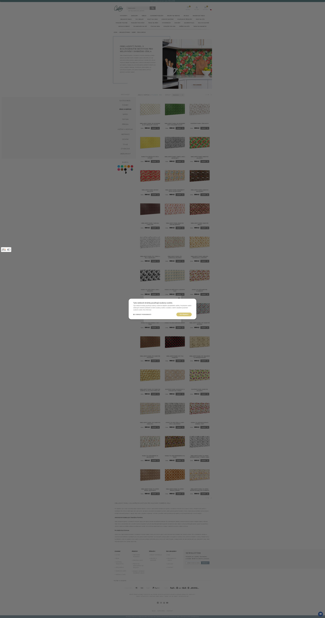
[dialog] (162, 309)
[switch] (9, 250)
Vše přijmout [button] (184, 314)
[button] (142, 314)
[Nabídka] (10, 248)
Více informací (147, 310)
